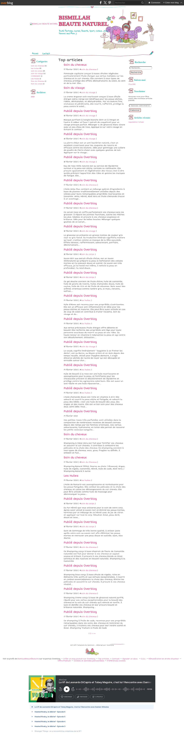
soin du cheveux (37, 66)
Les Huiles (35, 79)
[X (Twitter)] (105, 2)
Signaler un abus (130, 659)
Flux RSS (132, 84)
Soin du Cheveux (37, 81)
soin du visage (37, 73)
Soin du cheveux (75, 64)
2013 (32, 97)
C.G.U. (143, 659)
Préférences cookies (116, 661)
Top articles (103, 659)
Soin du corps (36, 84)
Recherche (136, 72)
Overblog (110, 645)
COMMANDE (35, 76)
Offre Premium (64, 661)
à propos (99, 697)
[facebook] (100, 2)
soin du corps (36, 71)
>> (94, 633)
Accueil (35, 53)
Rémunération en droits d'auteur (164, 659)
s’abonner (68, 697)
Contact (46, 53)
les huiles (35, 68)
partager (83, 697)
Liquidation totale (136, 122)
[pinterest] (109, 2)
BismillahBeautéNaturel (28, 659)
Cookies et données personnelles (89, 661)
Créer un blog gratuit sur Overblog (79, 659)
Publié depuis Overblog (80, 111)
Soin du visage (74, 88)
